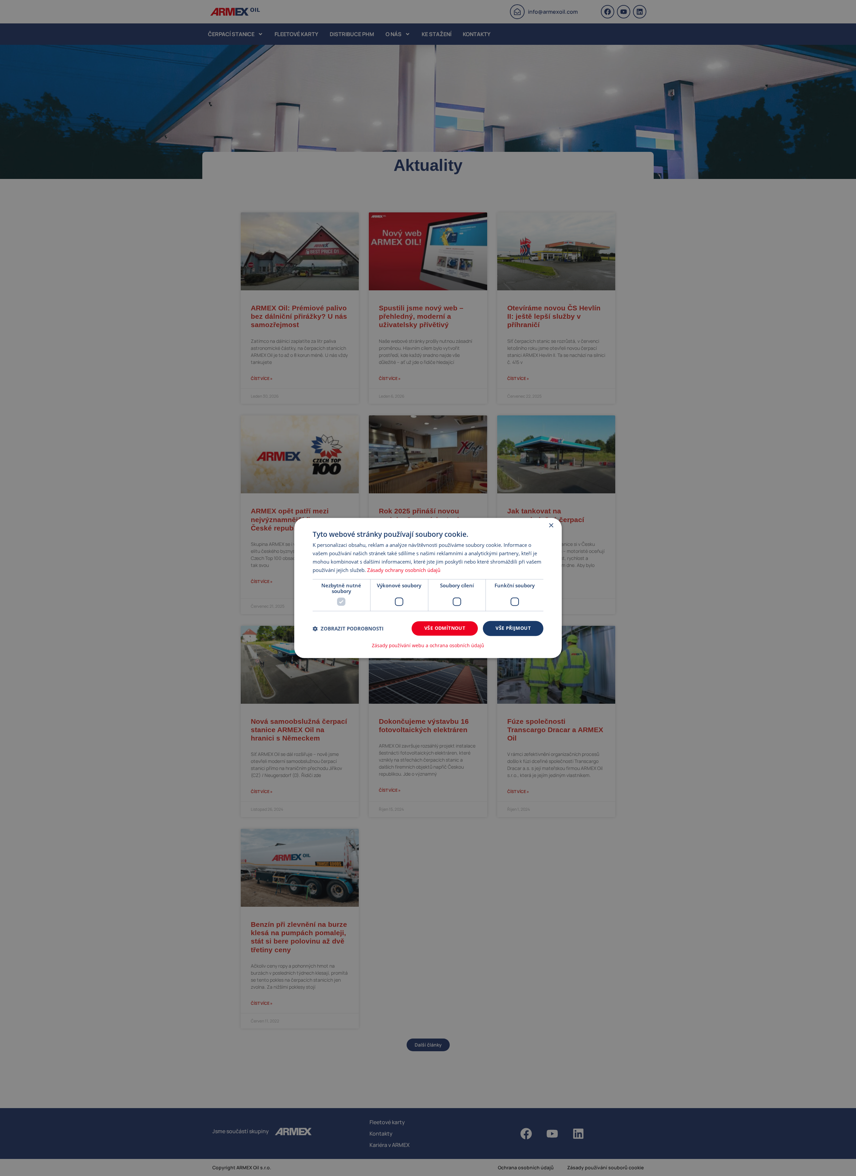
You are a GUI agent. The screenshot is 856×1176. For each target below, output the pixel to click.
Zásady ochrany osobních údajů (403, 570)
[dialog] (428, 588)
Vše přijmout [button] (513, 628)
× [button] (550, 525)
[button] (348, 628)
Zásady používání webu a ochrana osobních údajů (428, 646)
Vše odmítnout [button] (444, 628)
